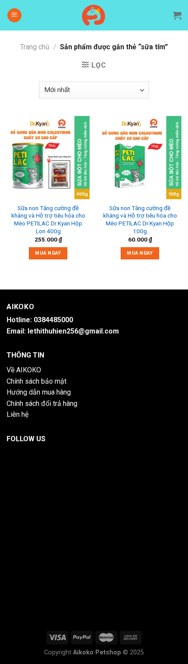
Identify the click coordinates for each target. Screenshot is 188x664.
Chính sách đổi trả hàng (42, 403)
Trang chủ (34, 47)
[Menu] (14, 15)
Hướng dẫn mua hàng (39, 392)
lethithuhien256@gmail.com (73, 331)
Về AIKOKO (24, 370)
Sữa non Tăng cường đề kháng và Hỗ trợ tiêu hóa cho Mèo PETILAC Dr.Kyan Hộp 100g (140, 219)
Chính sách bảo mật (36, 381)
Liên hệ (17, 414)
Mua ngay (48, 253)
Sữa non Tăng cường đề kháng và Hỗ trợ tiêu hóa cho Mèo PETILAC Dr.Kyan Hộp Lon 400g (48, 219)
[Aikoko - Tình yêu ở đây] (94, 15)
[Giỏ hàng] (177, 15)
